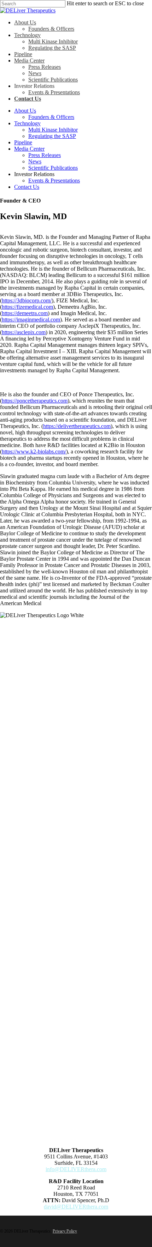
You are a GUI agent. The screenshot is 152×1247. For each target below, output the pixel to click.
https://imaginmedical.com (31, 320)
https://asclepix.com (24, 332)
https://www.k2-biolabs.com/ (34, 451)
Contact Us (26, 187)
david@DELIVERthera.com (76, 1207)
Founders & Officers (51, 117)
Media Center (29, 149)
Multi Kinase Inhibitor (53, 130)
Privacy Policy (65, 1231)
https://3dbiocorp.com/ (27, 300)
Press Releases (44, 155)
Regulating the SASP (52, 136)
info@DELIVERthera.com (76, 1169)
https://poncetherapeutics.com (35, 401)
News (34, 161)
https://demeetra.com (25, 313)
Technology (27, 123)
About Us (25, 111)
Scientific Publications (53, 168)
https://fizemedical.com (27, 307)
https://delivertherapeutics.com (77, 426)
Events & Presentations (54, 180)
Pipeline (23, 142)
